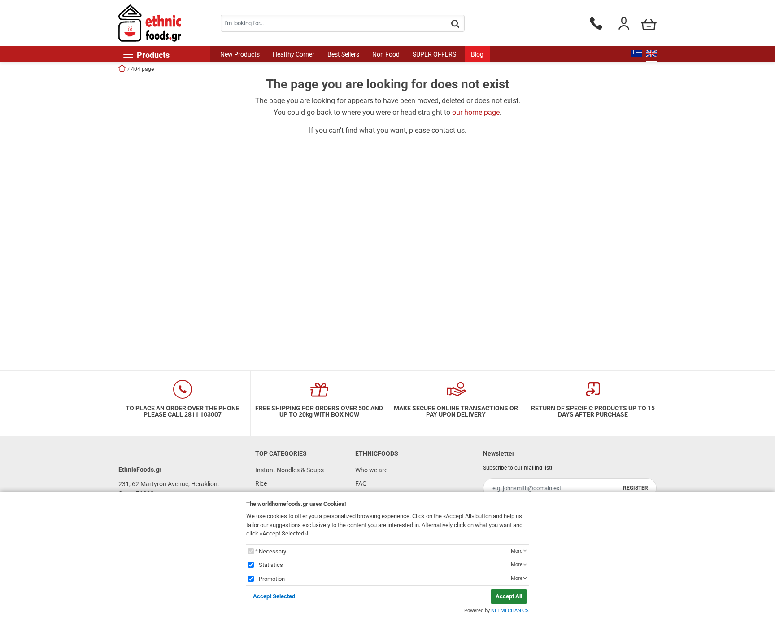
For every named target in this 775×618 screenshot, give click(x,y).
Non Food (386, 54)
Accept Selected (274, 596)
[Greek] (636, 54)
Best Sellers (343, 54)
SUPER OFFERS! (435, 54)
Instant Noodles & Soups (289, 470)
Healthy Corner (293, 54)
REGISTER (635, 488)
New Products (240, 54)
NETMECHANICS (510, 611)
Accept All (509, 596)
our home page (476, 112)
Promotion (272, 578)
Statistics (271, 564)
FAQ (361, 483)
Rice (261, 483)
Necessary (272, 551)
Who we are (371, 470)
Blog (477, 54)
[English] (651, 54)
